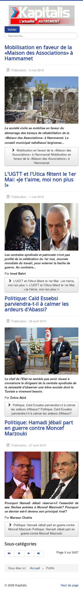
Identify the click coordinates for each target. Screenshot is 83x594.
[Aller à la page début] (10, 553)
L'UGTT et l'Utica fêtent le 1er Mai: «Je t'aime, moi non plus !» (40, 179)
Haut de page (69, 585)
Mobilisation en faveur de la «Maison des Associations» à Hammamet (39, 53)
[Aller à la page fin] (39, 553)
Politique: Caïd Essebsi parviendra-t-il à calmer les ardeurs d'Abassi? (37, 304)
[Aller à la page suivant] (29, 553)
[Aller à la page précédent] (19, 553)
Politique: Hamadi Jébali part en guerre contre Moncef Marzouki (39, 428)
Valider (12, 29)
